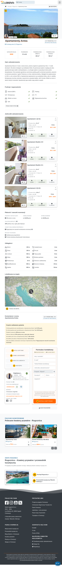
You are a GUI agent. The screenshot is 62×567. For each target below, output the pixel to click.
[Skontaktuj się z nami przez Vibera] (21, 387)
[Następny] (27, 431)
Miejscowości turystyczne (12, 528)
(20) (55, 35)
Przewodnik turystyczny (11, 531)
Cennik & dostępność (19, 355)
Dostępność (42, 136)
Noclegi (9, 6)
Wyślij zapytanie (19, 350)
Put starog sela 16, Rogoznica (14, 44)
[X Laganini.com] (20, 503)
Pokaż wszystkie (11, 106)
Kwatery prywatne (10, 536)
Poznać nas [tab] (9, 382)
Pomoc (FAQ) (35, 533)
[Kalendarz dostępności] (28, 444)
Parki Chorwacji (36, 507)
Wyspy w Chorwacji (10, 542)
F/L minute (51, 136)
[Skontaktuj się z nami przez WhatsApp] (16, 387)
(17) (24, 205)
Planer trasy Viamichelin (38, 512)
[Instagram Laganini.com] (11, 503)
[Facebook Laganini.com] (7, 503)
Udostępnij (53, 6)
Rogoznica (15, 6)
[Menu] (59, 2)
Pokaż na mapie (14, 308)
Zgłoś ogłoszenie (45, 407)
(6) (24, 159)
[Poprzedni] (8, 431)
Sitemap (17, 519)
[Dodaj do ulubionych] (28, 426)
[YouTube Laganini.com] (16, 503)
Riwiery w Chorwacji (10, 539)
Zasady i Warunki (9, 519)
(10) (24, 182)
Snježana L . (12, 34)
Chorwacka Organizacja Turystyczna (42, 505)
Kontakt (34, 527)
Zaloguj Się (36, 544)
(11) (24, 136)
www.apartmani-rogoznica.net (14, 396)
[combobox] (25, 2)
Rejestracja (36, 546)
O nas (33, 530)
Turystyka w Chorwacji (38, 515)
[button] (31, 291)
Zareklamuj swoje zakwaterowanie (42, 541)
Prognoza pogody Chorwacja (40, 502)
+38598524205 (10, 387)
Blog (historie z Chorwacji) (12, 534)
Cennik (32, 136)
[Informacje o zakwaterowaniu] (28, 442)
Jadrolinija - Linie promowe (39, 510)
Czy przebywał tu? (50, 41)
